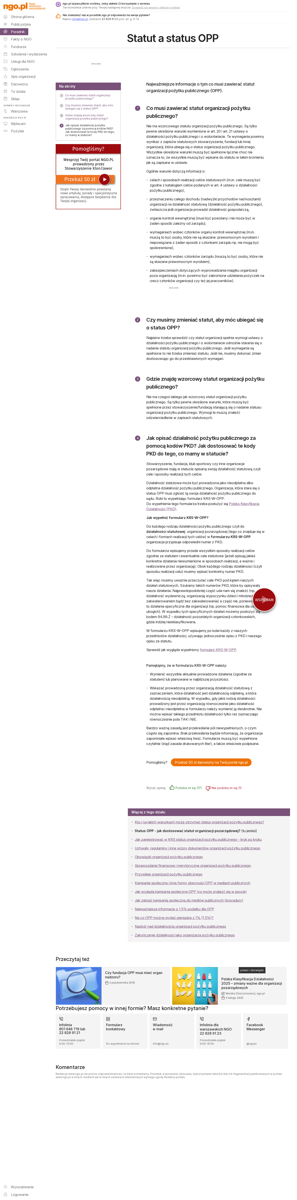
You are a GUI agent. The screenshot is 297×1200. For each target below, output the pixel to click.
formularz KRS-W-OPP (218, 650)
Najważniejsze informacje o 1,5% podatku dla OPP (174, 909)
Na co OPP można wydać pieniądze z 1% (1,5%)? (174, 918)
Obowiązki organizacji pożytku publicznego (169, 857)
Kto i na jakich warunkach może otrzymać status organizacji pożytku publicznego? (199, 822)
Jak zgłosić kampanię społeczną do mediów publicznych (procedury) (189, 900)
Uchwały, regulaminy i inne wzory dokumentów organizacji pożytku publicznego (197, 848)
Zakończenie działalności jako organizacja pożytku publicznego (185, 935)
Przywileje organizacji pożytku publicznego (168, 874)
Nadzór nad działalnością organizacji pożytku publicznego (180, 926)
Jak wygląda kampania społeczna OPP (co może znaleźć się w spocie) (191, 891)
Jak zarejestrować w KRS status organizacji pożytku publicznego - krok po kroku (198, 839)
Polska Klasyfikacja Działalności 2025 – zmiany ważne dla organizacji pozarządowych (251, 983)
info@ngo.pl (80, 19)
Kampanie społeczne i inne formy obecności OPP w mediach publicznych (192, 883)
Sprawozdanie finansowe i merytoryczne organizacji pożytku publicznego (193, 865)
